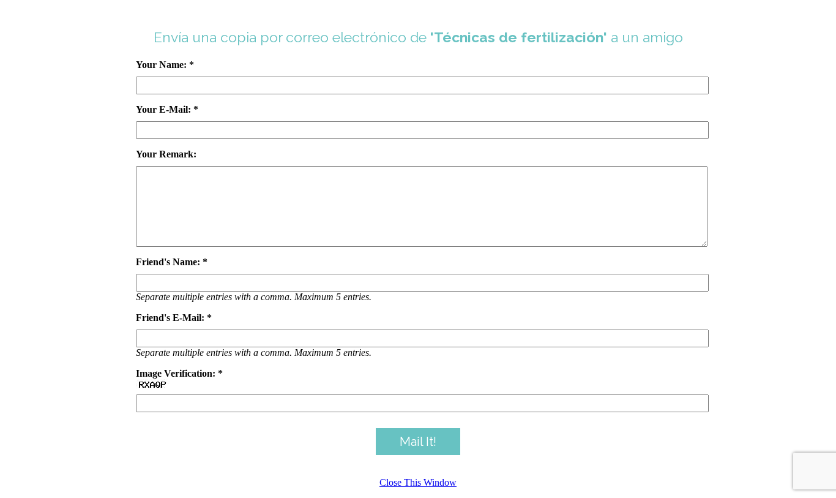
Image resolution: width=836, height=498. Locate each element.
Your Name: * (165, 64)
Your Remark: (166, 154)
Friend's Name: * (171, 262)
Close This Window (418, 482)
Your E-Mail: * (167, 109)
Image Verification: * (179, 373)
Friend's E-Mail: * (174, 317)
